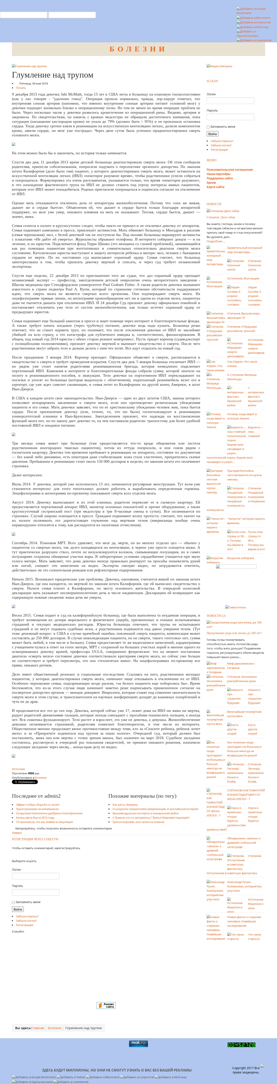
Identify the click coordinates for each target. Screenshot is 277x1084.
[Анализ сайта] (106, 1005)
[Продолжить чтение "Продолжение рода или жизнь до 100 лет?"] (236, 624)
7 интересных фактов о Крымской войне (256, 396)
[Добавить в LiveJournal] (254, 22)
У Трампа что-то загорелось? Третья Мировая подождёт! (151, 817)
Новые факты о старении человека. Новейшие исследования (244, 921)
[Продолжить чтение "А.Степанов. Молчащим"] (216, 282)
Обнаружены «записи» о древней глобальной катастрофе (244, 842)
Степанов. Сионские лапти (254, 265)
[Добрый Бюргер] (236, 583)
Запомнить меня (27, 902)
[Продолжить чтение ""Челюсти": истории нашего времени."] (216, 525)
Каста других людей (253, 729)
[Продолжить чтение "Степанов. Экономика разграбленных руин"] (216, 683)
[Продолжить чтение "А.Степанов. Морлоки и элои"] (236, 905)
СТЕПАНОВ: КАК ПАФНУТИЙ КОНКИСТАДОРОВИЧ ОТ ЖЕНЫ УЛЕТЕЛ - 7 (246, 794)
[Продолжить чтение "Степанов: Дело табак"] (223, 211)
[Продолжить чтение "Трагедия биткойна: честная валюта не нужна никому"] (216, 481)
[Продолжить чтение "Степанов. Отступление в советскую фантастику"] (236, 862)
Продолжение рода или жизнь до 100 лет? (234, 633)
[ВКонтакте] (14, 854)
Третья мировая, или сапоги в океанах (138, 822)
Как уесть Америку (125, 805)
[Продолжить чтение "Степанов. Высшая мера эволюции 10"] (216, 317)
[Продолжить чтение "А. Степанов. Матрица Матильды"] (216, 381)
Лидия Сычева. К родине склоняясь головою (255, 295)
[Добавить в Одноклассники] (256, 33)
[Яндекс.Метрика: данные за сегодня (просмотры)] (219, 66)
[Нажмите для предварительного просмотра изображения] (29, 66)
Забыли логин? (26, 921)
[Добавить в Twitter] (71, 1077)
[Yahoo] (18, 854)
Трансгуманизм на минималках (37, 809)
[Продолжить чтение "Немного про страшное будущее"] (236, 696)
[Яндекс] (12, 854)
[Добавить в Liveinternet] (254, 40)
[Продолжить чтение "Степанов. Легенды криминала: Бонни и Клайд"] (236, 772)
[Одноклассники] (13, 854)
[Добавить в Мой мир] (253, 27)
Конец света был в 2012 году (35, 817)
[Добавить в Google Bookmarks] (34, 1077)
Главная (37, 1028)
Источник (18, 769)
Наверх (17, 833)
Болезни (41, 778)
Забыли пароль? (27, 916)
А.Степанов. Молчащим (243, 278)
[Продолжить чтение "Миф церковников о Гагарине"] (216, 667)
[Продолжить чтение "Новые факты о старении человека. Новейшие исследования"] (216, 927)
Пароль (17, 886)
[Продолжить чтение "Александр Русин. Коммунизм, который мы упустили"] (216, 890)
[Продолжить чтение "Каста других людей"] (236, 729)
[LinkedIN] (214, 88)
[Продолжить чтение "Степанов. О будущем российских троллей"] (216, 333)
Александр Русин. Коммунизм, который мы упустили (244, 886)
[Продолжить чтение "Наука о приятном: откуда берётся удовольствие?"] (236, 816)
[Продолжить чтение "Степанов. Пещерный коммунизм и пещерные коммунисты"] (236, 497)
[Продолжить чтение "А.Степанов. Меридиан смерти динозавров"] (236, 348)
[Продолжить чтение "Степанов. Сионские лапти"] (236, 265)
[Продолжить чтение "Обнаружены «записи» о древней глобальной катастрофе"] (216, 848)
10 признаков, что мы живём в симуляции (44, 822)
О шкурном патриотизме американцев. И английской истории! (155, 809)
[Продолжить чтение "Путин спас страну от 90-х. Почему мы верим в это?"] (236, 540)
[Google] (17, 854)
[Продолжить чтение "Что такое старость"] (236, 936)
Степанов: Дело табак (221, 217)
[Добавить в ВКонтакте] (253, 17)
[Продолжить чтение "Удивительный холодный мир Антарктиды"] (216, 256)
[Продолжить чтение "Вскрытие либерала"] (216, 560)
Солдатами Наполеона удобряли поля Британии (49, 813)
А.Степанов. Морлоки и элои (256, 903)
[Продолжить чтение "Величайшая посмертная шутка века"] (216, 717)
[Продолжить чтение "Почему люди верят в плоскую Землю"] (216, 420)
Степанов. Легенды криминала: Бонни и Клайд (256, 772)
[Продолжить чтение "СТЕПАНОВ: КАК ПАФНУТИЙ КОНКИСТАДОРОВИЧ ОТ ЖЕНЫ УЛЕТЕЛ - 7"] (216, 802)
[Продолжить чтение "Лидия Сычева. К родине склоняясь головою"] (236, 296)
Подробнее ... (216, 241)
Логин (16, 869)
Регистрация (24, 925)
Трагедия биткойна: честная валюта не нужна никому (244, 475)
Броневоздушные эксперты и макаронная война (146, 813)
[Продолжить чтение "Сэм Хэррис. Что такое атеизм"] (216, 366)
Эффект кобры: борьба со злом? (38, 805)
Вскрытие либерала (240, 558)
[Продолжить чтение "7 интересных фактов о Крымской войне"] (236, 396)
